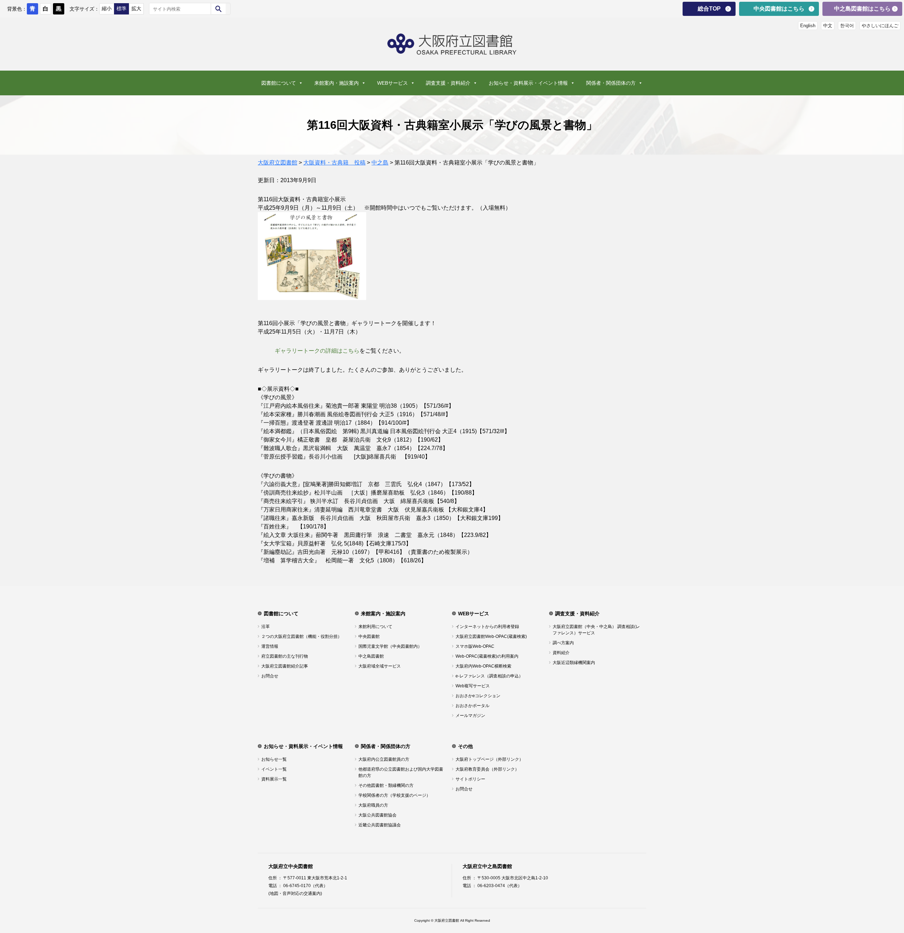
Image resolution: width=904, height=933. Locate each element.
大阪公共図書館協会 (377, 815)
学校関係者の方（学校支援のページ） (394, 795)
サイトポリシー (470, 779)
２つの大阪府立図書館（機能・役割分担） (301, 636)
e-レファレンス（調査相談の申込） (489, 676)
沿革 (265, 626)
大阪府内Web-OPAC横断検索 (483, 666)
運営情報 (269, 646)
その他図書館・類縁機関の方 (386, 785)
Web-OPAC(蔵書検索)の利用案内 (487, 656)
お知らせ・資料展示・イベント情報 (528, 83)
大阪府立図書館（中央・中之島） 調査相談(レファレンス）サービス (596, 629)
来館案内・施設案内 (336, 83)
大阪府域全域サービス (379, 666)
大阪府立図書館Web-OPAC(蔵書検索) (491, 636)
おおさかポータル (472, 705)
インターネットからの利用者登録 (487, 626)
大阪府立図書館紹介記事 (284, 666)
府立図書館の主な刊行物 (284, 656)
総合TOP (709, 9)
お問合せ (269, 676)
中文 (827, 25)
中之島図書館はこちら (862, 9)
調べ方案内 (563, 642)
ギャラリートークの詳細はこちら (317, 351)
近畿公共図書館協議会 (379, 825)
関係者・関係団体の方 (611, 83)
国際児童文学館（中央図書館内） (390, 646)
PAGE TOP (879, 897)
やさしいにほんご (880, 25)
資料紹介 (561, 652)
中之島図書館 (371, 656)
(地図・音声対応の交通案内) (295, 893)
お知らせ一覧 (274, 759)
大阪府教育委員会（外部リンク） (487, 769)
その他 (465, 746)
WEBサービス (392, 83)
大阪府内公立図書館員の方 (383, 759)
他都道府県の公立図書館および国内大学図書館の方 (400, 772)
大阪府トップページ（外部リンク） (489, 759)
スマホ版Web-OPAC (475, 646)
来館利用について (375, 626)
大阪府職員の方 (373, 805)
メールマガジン (470, 715)
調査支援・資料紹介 (448, 83)
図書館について (278, 83)
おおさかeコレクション (478, 695)
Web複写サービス (473, 685)
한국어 (847, 25)
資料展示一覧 (274, 779)
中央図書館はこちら (779, 9)
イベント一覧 (274, 769)
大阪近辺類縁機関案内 (574, 662)
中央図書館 (369, 636)
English (807, 25)
